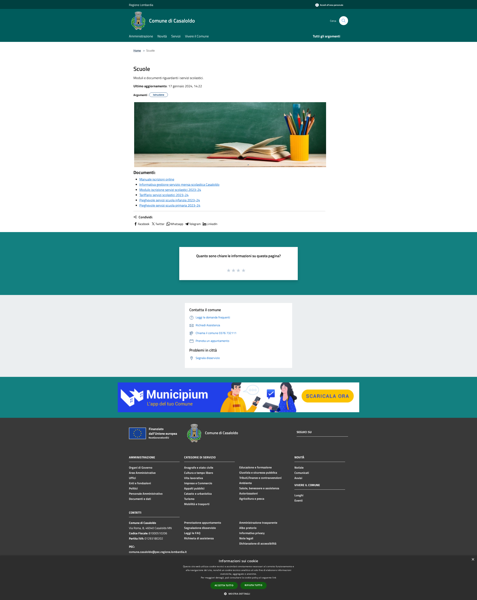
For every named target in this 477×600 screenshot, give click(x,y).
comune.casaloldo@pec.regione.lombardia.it (158, 552)
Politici (133, 488)
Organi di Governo (140, 467)
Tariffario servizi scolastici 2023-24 (164, 194)
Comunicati (301, 472)
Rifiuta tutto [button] (253, 585)
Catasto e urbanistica (198, 493)
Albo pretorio (248, 528)
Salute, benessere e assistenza (259, 488)
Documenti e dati (140, 499)
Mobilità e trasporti (196, 504)
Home (137, 50)
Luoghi (298, 495)
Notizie (299, 467)
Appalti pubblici (194, 488)
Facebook (143, 224)
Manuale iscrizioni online (156, 179)
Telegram (195, 224)
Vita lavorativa (193, 478)
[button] (238, 594)
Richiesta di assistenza (199, 538)
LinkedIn (212, 224)
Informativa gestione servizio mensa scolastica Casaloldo (179, 184)
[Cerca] (343, 20)
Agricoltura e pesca (251, 498)
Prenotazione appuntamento (202, 522)
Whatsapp (176, 224)
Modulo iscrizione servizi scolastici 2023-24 (170, 189)
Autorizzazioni (248, 493)
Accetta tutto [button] (224, 585)
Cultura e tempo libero (198, 472)
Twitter (160, 224)
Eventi (298, 500)
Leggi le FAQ (192, 533)
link (274, 577)
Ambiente (245, 483)
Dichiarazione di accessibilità (257, 543)
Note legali (246, 538)
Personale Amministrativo (146, 493)
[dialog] (238, 578)
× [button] (472, 559)
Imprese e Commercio (198, 483)
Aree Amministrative (142, 472)
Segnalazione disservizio (200, 528)
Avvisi (298, 478)
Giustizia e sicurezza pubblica (258, 472)
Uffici (132, 478)
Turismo (189, 499)
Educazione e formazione (255, 467)
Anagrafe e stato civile (198, 467)
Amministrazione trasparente (258, 522)
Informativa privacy (252, 533)
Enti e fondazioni (140, 483)
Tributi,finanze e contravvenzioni (260, 477)
